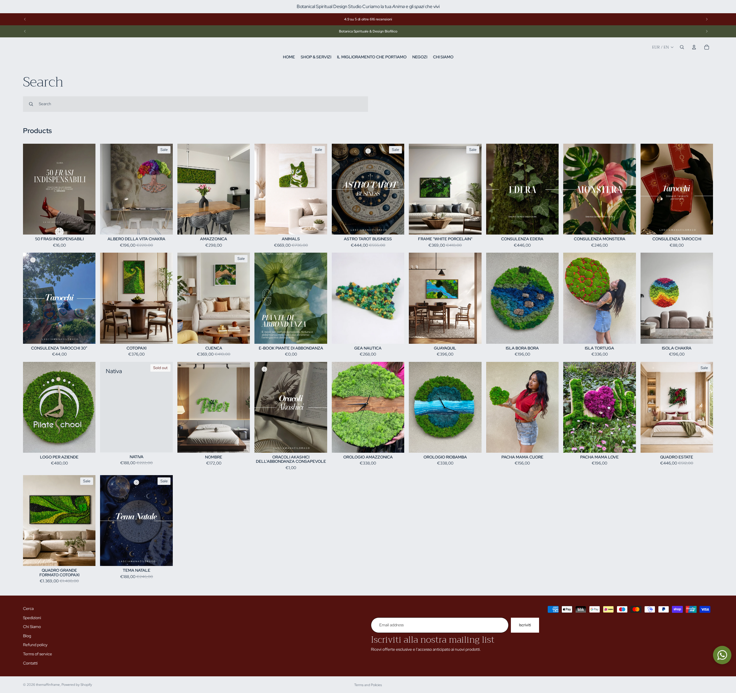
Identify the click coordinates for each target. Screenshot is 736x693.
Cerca (28, 608)
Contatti (30, 663)
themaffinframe (48, 684)
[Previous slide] (25, 19)
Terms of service (37, 653)
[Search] (682, 47)
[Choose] (395, 335)
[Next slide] (706, 19)
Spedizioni (32, 617)
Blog (27, 635)
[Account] (694, 47)
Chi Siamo (32, 626)
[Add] (87, 226)
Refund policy (35, 644)
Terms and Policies (368, 685)
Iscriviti (525, 624)
